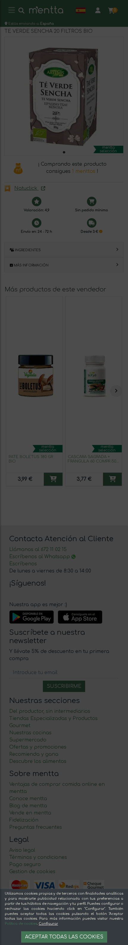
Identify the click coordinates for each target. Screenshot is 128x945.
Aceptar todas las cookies (64, 937)
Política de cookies (21, 924)
